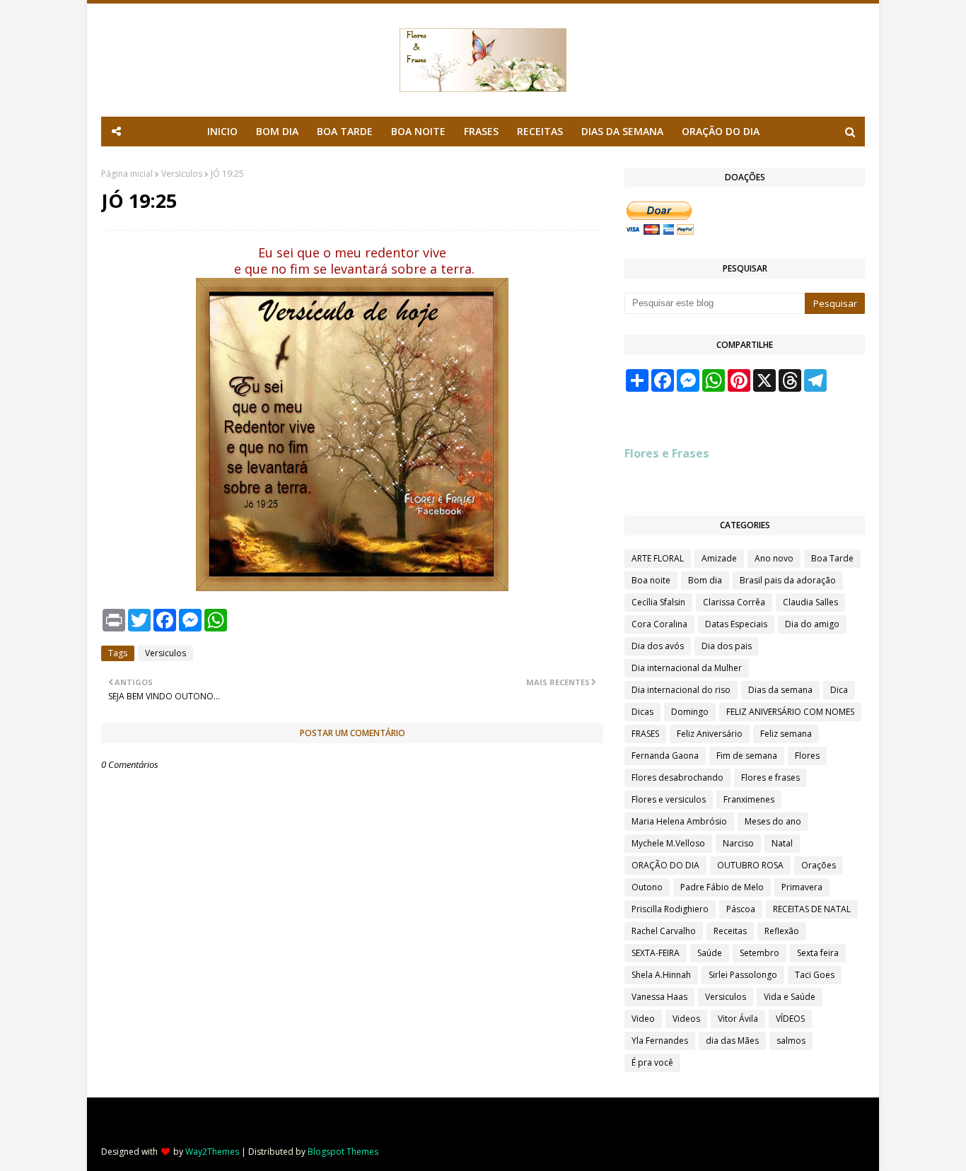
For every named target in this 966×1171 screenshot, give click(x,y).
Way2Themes (212, 1152)
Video (643, 1019)
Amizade (719, 558)
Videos (686, 1019)
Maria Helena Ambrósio (679, 821)
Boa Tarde (832, 558)
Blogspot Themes (343, 1152)
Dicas (642, 712)
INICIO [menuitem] (222, 131)
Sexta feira (818, 953)
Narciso (738, 843)
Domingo (690, 712)
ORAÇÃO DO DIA (665, 865)
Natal (782, 843)
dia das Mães (732, 1041)
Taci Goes (814, 975)
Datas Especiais (736, 624)
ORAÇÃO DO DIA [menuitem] (721, 131)
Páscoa (740, 909)
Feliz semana (786, 734)
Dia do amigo (812, 624)
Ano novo (774, 558)
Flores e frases (770, 777)
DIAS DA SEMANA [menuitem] (622, 131)
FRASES (645, 734)
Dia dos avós (658, 646)
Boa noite (651, 580)
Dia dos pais (727, 646)
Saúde (709, 953)
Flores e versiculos (669, 799)
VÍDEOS (790, 1019)
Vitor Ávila (738, 1019)
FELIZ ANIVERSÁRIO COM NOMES (790, 712)
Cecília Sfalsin (658, 602)
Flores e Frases (666, 453)
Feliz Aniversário (710, 734)
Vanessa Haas (659, 997)
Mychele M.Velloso (668, 843)
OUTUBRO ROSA (750, 865)
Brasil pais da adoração (788, 580)
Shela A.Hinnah (661, 975)
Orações (818, 865)
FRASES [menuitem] (481, 131)
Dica (839, 690)
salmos (790, 1041)
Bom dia (705, 580)
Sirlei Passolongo (743, 975)
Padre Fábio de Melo (722, 887)
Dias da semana (780, 690)
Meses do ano (773, 821)
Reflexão (781, 931)
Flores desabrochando (677, 777)
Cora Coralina (659, 624)
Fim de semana (746, 756)
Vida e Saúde (789, 997)
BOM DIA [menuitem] (277, 131)
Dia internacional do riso (681, 690)
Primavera (801, 887)
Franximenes (748, 799)
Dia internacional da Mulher (687, 668)
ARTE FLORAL (658, 558)
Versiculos (181, 174)
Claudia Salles (810, 602)
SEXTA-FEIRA (656, 953)
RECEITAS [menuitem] (540, 131)
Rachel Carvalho (664, 931)
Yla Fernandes (660, 1041)
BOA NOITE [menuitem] (418, 131)
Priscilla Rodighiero (670, 909)
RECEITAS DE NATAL (812, 909)
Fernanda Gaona (665, 756)
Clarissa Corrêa (734, 602)
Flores (807, 756)
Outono (647, 887)
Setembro (759, 953)
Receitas (730, 931)
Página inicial (127, 174)
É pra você (652, 1062)
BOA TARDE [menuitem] (345, 131)
